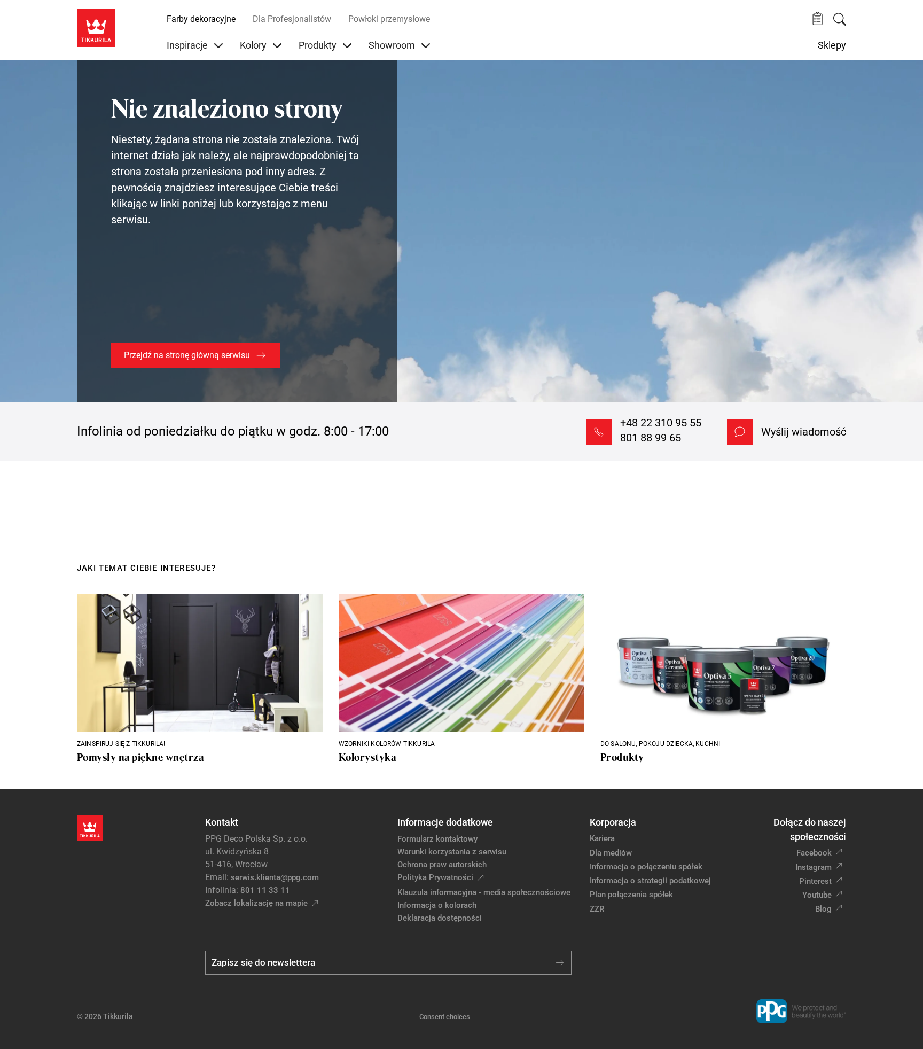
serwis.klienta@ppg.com (275, 877)
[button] (817, 19)
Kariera (602, 838)
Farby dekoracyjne (201, 19)
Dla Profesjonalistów (292, 19)
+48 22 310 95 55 (660, 422)
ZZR (597, 909)
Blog (823, 909)
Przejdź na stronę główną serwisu (187, 355)
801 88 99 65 (650, 437)
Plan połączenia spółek (631, 894)
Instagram (813, 867)
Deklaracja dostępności (439, 918)
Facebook (814, 853)
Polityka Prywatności (435, 877)
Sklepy (832, 45)
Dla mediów (611, 853)
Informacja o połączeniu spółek (646, 867)
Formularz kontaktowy (437, 839)
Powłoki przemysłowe (389, 19)
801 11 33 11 (265, 890)
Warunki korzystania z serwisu (451, 852)
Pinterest (815, 881)
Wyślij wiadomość (803, 431)
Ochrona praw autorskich (442, 864)
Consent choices (444, 1017)
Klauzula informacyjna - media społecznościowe (483, 892)
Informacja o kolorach (436, 905)
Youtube (817, 895)
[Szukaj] (839, 19)
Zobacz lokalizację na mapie (256, 903)
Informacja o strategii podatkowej (650, 880)
